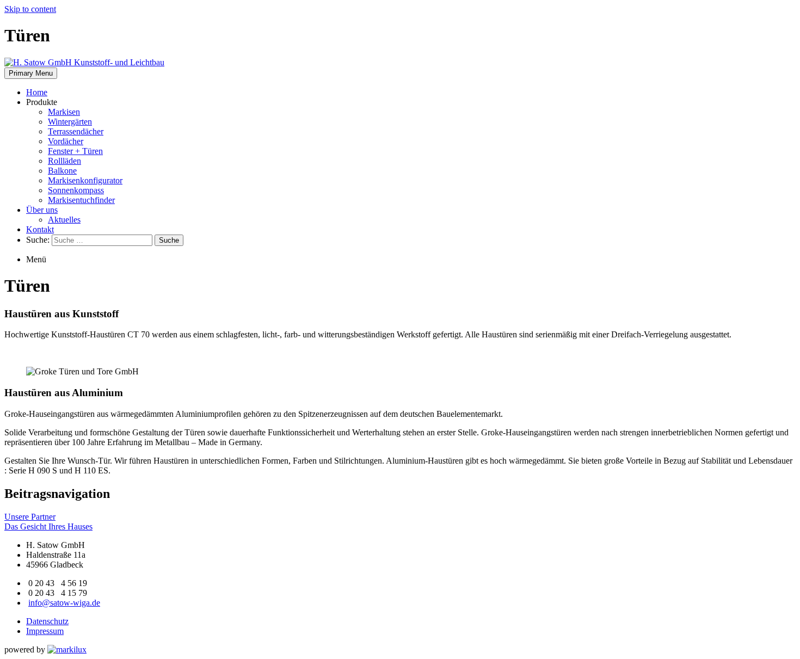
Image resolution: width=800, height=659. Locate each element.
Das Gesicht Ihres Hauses (48, 526)
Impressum (45, 631)
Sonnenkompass (76, 190)
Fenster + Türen (75, 151)
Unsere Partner (30, 516)
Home (36, 92)
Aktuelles (64, 219)
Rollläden (64, 160)
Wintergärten (70, 121)
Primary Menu (31, 73)
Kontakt (40, 229)
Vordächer (65, 141)
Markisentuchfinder (81, 200)
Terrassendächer (75, 131)
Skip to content (30, 9)
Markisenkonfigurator (85, 180)
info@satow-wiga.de (64, 602)
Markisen (64, 111)
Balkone (62, 170)
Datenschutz (47, 621)
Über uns (42, 209)
